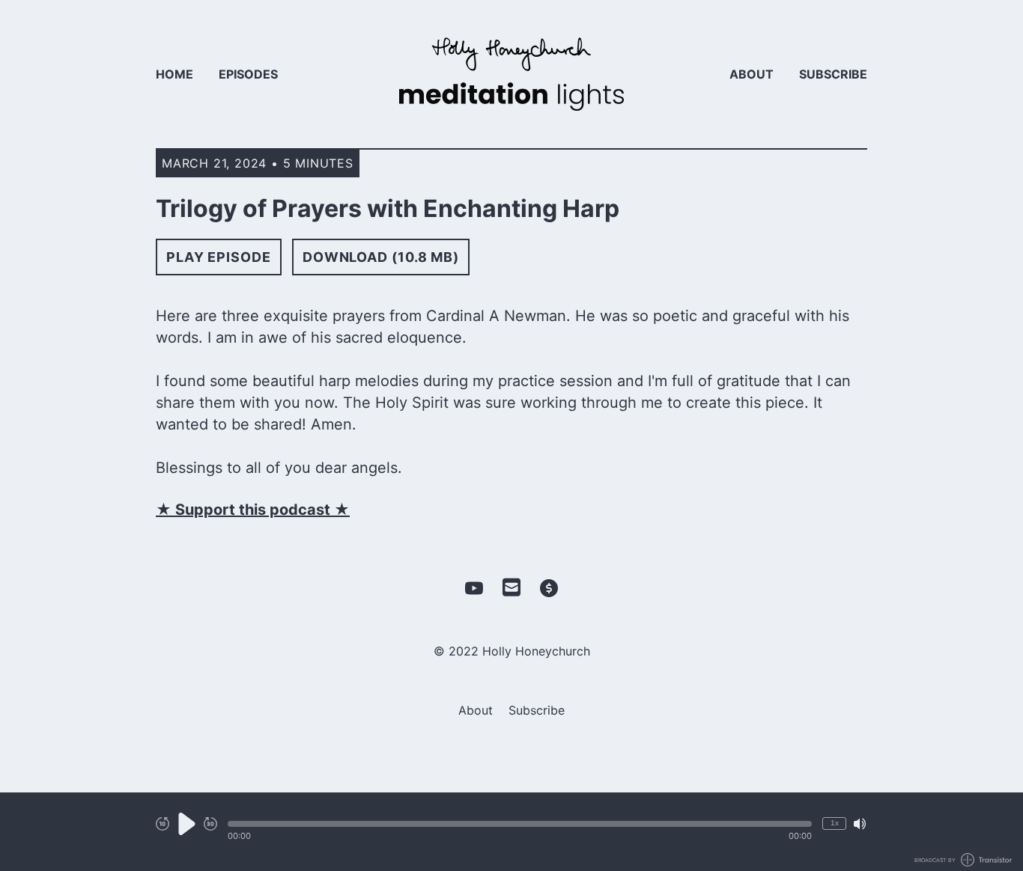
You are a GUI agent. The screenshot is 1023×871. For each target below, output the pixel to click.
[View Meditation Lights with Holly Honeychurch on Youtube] (474, 588)
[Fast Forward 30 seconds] (210, 824)
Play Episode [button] (218, 257)
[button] (520, 824)
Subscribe (833, 74)
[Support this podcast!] (549, 588)
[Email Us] (511, 586)
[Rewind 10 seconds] (162, 824)
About (751, 74)
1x (835, 823)
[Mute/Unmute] (860, 824)
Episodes (248, 74)
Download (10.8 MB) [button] (381, 257)
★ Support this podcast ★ (253, 510)
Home (174, 74)
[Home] (511, 74)
